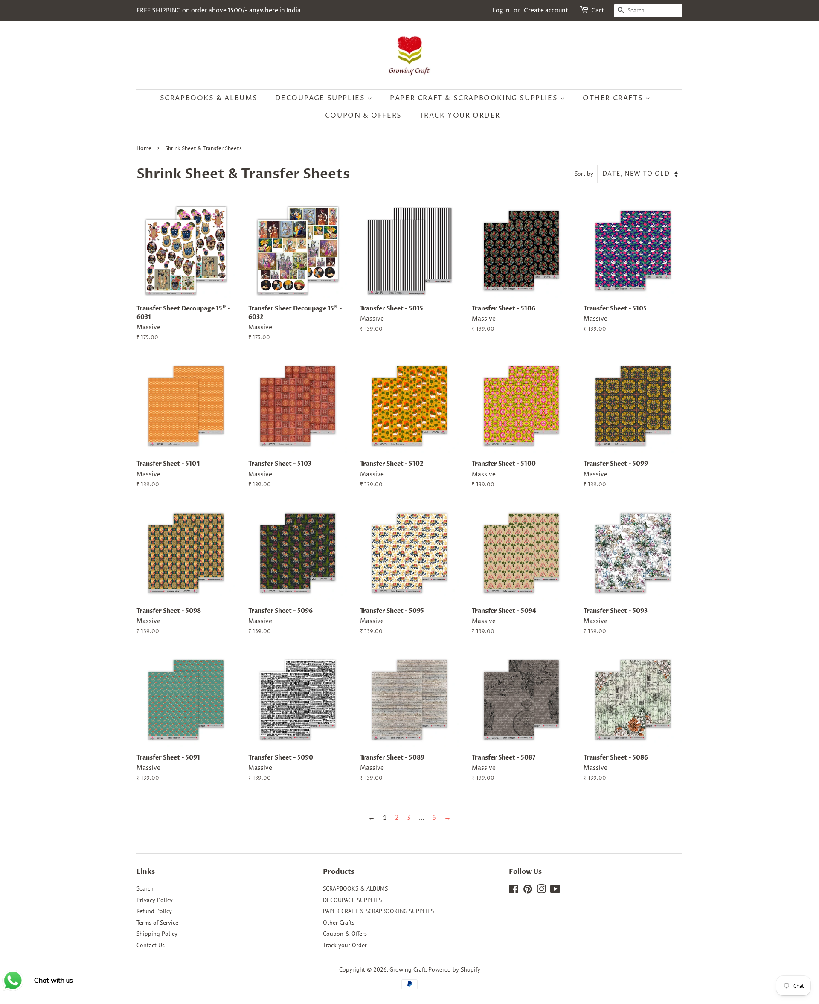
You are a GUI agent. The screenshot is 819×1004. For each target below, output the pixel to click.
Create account (546, 10)
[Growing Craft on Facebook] (514, 890)
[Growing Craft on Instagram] (541, 890)
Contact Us (150, 945)
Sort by (584, 173)
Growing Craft (407, 969)
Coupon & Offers (363, 115)
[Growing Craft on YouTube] (555, 890)
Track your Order (460, 115)
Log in (501, 10)
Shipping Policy (156, 933)
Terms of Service (157, 922)
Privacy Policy (154, 900)
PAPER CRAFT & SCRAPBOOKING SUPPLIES (475, 98)
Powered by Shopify (454, 969)
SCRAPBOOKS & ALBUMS (209, 98)
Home (143, 148)
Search (145, 888)
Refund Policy (154, 911)
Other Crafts (614, 98)
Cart (597, 10)
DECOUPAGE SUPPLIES (321, 98)
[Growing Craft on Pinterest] (527, 890)
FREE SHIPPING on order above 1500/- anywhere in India (218, 10)
